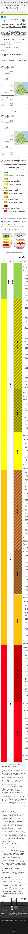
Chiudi (25, 5)
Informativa (19, 5)
